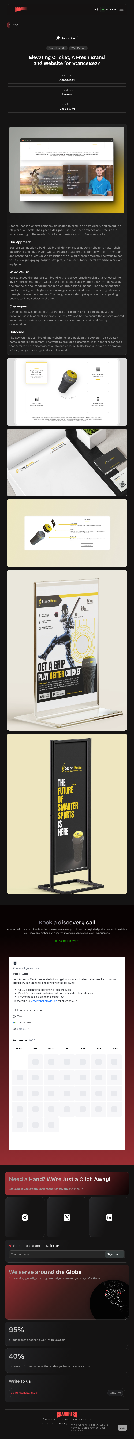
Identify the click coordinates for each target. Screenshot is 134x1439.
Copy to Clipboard (115, 1409)
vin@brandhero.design (24, 1409)
